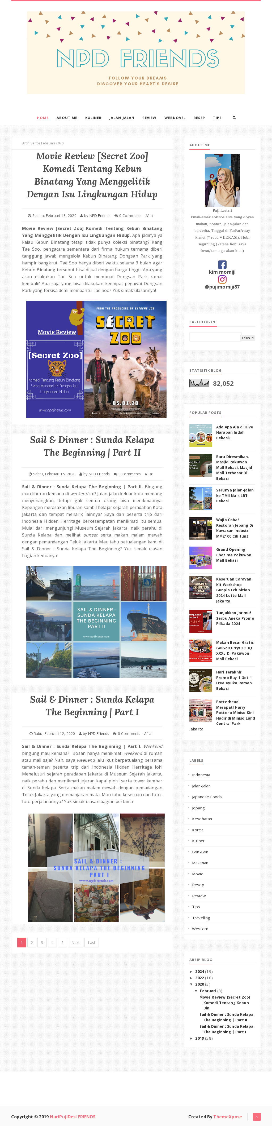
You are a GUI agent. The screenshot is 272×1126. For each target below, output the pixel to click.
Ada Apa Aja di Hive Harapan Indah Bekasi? (234, 432)
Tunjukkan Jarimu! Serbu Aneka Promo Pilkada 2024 (235, 618)
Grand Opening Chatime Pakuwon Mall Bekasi (233, 555)
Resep (199, 117)
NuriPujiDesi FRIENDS (72, 1117)
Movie (197, 873)
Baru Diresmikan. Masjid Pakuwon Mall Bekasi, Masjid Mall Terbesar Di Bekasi (234, 467)
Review (149, 117)
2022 (200, 978)
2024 (200, 971)
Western (200, 928)
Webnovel (175, 117)
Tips (217, 117)
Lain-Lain (200, 851)
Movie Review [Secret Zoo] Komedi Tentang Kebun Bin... (224, 1002)
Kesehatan (202, 818)
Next (75, 942)
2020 (200, 984)
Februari (208, 990)
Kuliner (93, 117)
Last (92, 942)
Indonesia (201, 774)
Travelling (201, 917)
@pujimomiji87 (222, 286)
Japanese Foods (207, 796)
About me (67, 117)
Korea (197, 829)
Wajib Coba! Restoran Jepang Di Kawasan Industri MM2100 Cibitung (234, 528)
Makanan (200, 862)
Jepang (198, 807)
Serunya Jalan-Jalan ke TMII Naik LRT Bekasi (235, 495)
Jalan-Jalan (121, 117)
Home (43, 117)
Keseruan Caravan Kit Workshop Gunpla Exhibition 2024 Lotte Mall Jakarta (234, 590)
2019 (200, 1038)
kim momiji (222, 272)
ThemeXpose (227, 1117)
